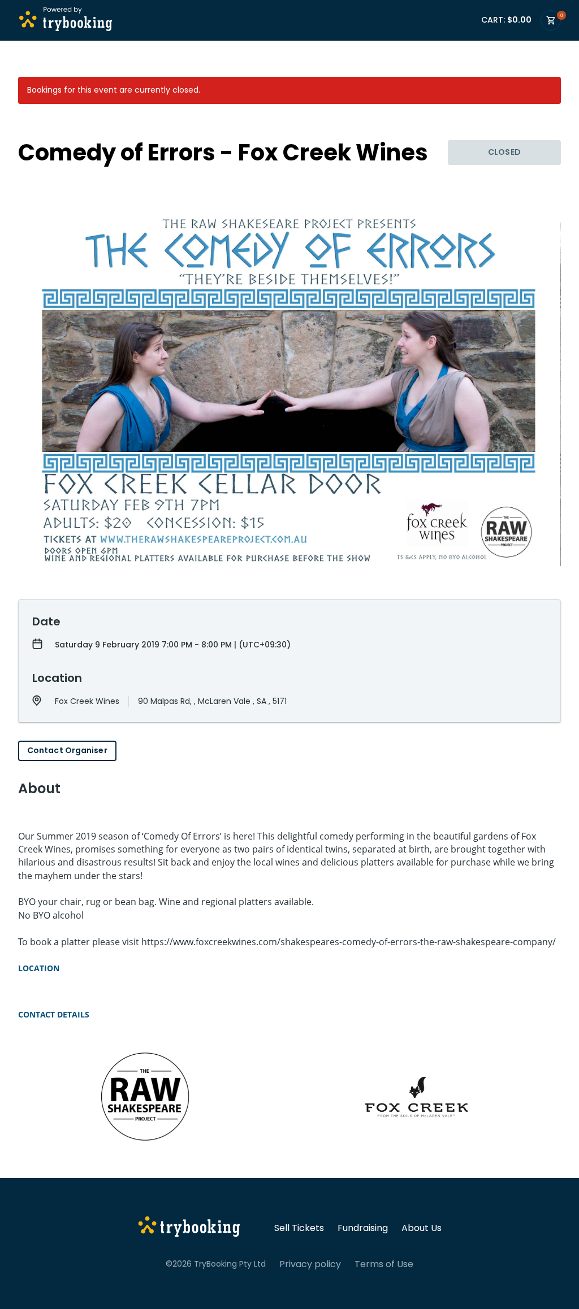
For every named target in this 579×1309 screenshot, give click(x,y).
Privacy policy (310, 1264)
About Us (421, 1228)
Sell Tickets (299, 1228)
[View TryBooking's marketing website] (189, 1228)
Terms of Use (384, 1264)
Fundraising (363, 1228)
